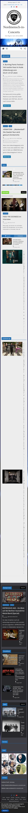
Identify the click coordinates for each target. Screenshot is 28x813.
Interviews (5, 213)
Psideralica (10, 88)
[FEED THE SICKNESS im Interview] (14, 204)
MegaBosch (21, 83)
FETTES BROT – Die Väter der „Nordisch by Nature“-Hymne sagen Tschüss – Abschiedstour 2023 (23, 395)
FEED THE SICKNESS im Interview (12, 217)
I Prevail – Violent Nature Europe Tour (22, 725)
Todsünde (9, 91)
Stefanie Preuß (12, 222)
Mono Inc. (10, 85)
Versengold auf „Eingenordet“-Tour (20, 711)
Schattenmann (20, 88)
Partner (24, 799)
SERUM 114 (15, 142)
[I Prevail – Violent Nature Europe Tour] (11, 728)
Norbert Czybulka (13, 76)
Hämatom (6, 141)
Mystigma (22, 85)
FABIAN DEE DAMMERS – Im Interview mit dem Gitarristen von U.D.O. (23, 284)
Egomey (20, 80)
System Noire (20, 89)
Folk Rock (13, 82)
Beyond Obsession (10, 79)
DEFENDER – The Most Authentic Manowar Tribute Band (21, 635)
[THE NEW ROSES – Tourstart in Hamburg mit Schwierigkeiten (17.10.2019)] (7, 241)
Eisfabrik (4, 82)
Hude (9, 83)
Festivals (5, 61)
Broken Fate (16, 79)
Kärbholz (16, 83)
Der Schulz (9, 80)
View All (24, 192)
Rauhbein (15, 88)
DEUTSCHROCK (15, 80)
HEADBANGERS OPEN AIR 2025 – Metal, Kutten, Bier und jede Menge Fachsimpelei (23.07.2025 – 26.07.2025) (18, 690)
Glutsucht (21, 82)
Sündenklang (14, 89)
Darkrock (5, 80)
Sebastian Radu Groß (13, 616)
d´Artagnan (22, 79)
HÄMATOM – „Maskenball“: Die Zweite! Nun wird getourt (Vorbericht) (14, 132)
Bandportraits (6, 604)
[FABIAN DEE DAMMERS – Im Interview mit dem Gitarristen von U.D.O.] (12, 257)
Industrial (12, 83)
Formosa (17, 82)
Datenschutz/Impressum (14, 801)
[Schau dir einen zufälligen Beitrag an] (24, 48)
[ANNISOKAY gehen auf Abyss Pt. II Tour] (10, 660)
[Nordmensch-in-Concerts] (3, 48)
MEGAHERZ (5, 85)
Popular (8, 236)
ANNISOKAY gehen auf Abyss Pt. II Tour (21, 658)
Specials (12, 604)
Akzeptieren (5, 810)
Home (4, 797)
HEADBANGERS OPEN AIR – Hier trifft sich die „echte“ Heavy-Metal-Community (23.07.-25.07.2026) (18, 175)
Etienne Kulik (13, 138)
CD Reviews (23, 797)
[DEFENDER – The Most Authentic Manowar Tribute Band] (10, 637)
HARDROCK (5, 83)
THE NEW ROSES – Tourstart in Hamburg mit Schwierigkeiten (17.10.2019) (18, 242)
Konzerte (5, 126)
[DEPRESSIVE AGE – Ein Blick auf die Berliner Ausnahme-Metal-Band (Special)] (14, 597)
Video (8, 799)
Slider (10, 126)
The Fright (5, 91)
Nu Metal (14, 86)
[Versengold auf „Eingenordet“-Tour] (9, 713)
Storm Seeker (9, 89)
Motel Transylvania (16, 85)
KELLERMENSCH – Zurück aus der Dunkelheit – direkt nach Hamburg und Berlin (23, 513)
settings (16, 808)
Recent (21, 236)
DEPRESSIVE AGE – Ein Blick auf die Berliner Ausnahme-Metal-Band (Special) (13, 610)
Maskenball (11, 141)
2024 (5, 79)
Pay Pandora (5, 88)
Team (21, 799)
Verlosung (4, 799)
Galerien (16, 799)
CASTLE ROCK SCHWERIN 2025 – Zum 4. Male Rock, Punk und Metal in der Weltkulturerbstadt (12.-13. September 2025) (19, 674)
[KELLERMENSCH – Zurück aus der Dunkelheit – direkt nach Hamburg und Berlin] (12, 522)
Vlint (13, 91)
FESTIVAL (9, 82)
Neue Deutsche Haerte (7, 86)
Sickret (4, 89)
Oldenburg (19, 86)
